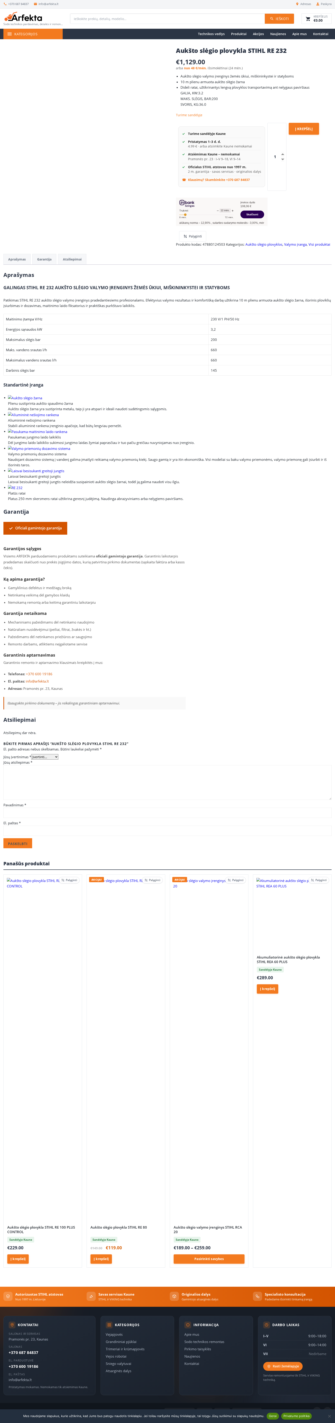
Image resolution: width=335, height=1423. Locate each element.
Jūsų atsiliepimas (17, 762)
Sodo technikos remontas (204, 1341)
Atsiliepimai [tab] (72, 259)
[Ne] (329, 1416)
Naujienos (278, 34)
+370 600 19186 (39, 674)
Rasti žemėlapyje (286, 1366)
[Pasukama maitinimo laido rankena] (37, 431)
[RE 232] (15, 487)
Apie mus (299, 34)
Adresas (305, 4)
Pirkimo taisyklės (197, 1349)
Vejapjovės (114, 1334)
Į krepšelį (304, 128)
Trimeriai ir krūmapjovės (125, 1349)
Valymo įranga (295, 244)
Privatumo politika (296, 1416)
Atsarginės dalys (118, 1371)
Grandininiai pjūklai (121, 1341)
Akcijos (258, 34)
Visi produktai (319, 244)
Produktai (239, 34)
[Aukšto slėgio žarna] (25, 397)
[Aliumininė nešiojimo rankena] (33, 414)
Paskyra (326, 4)
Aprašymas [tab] (17, 259)
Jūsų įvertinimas (17, 757)
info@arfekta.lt (49, 4)
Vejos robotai (116, 1356)
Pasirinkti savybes (209, 1259)
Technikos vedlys (211, 34)
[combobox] (167, 19)
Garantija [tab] (44, 259)
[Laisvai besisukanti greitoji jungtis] (36, 470)
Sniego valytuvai (118, 1363)
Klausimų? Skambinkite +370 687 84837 (219, 180)
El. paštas (12, 823)
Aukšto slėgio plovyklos (263, 244)
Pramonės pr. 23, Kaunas (28, 1339)
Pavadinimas (14, 805)
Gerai (273, 1416)
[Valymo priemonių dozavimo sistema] (39, 448)
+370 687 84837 (18, 4)
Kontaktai (320, 34)
